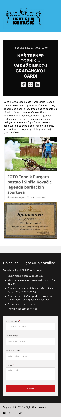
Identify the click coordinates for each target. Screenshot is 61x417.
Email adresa (12, 336)
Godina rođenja (13, 351)
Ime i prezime (12, 321)
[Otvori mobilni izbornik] (56, 16)
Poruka (9, 365)
